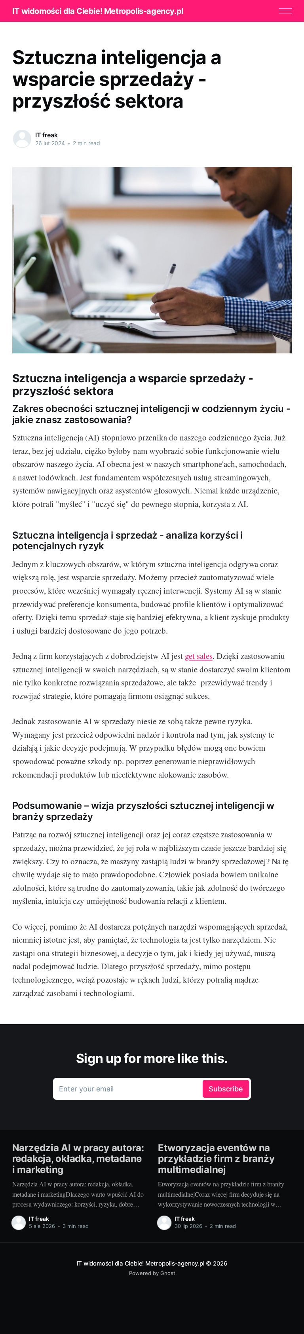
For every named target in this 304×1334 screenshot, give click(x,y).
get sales (199, 655)
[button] (285, 10)
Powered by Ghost (152, 1273)
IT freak (46, 135)
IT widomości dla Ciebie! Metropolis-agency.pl (97, 11)
